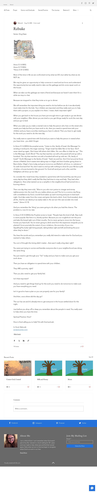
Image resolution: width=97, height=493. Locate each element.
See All (91, 357)
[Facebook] (82, 3)
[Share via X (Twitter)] (19, 341)
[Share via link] (28, 341)
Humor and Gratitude (27, 10)
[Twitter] (93, 3)
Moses (70, 379)
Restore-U (66, 10)
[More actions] (82, 23)
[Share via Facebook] (14, 341)
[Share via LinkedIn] (24, 341)
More (74, 10)
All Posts (6, 10)
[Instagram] (85, 3)
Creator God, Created (13, 379)
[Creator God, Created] (17, 368)
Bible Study (17, 334)
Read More (23, 453)
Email (68, 438)
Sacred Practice (43, 10)
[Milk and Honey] (48, 368)
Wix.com (18, 463)
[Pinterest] (89, 3)
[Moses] (79, 368)
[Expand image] (24, 49)
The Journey (55, 10)
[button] (91, 10)
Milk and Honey (42, 379)
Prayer (15, 10)
